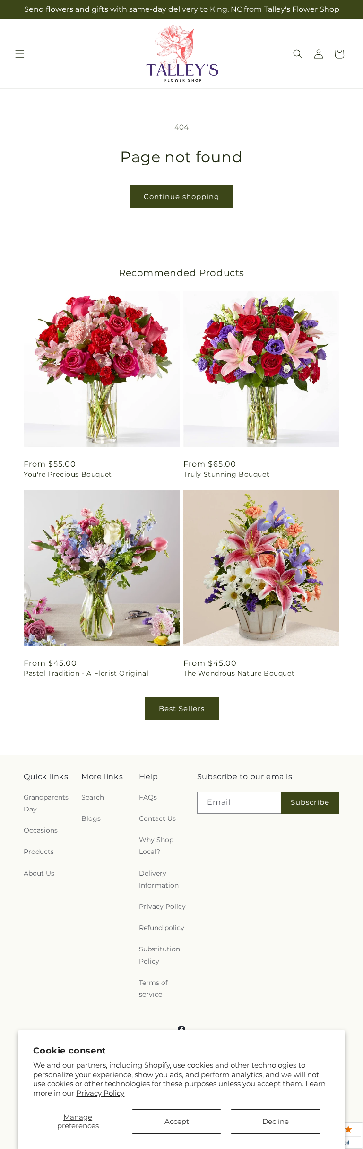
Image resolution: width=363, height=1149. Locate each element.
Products (39, 851)
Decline (275, 1121)
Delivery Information (159, 879)
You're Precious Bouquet (68, 474)
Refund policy (161, 927)
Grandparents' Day (47, 803)
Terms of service (153, 988)
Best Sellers (182, 708)
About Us (39, 873)
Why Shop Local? (156, 846)
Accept (176, 1121)
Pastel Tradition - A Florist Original (86, 673)
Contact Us (157, 818)
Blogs (91, 818)
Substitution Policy (159, 955)
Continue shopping (181, 196)
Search (92, 797)
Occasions (41, 830)
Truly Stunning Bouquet (226, 474)
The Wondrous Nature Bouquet (238, 673)
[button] (19, 54)
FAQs (148, 797)
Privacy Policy (100, 1092)
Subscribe (310, 802)
